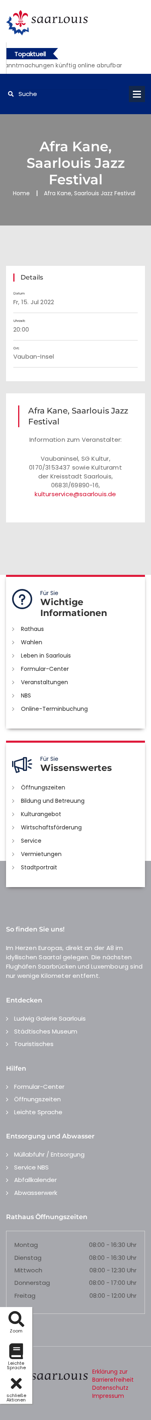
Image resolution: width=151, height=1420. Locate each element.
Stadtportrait (39, 867)
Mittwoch (28, 1270)
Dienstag (27, 1257)
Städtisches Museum (45, 1031)
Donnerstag (32, 1282)
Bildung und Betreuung (53, 801)
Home (21, 193)
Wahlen (31, 642)
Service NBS (31, 1167)
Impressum (108, 1396)
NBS (26, 695)
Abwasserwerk (35, 1192)
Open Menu (137, 94)
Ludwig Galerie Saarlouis (50, 1018)
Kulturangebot (41, 814)
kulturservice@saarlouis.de (75, 494)
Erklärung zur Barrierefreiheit (113, 1376)
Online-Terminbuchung (54, 709)
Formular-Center (45, 669)
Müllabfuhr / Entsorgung (49, 1154)
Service (31, 841)
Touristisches (34, 1044)
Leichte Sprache (38, 1112)
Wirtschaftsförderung (51, 827)
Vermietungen (41, 854)
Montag (26, 1244)
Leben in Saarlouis (46, 656)
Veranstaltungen (44, 682)
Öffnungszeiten (43, 787)
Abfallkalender (35, 1180)
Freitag (24, 1295)
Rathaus (32, 629)
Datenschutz (110, 1388)
